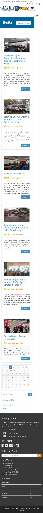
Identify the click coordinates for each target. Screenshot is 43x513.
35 (28, 381)
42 (28, 384)
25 (16, 377)
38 (12, 384)
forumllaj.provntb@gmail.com (22, 1)
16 (8, 374)
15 (4, 374)
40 (20, 384)
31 (12, 381)
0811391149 (6, 1)
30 (8, 381)
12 (18, 370)
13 (22, 370)
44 (8, 387)
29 (4, 381)
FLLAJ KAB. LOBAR (10, 474)
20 (24, 374)
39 (16, 384)
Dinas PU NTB (9, 468)
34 (24, 381)
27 (24, 377)
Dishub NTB (8, 466)
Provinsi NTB (8, 463)
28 (28, 377)
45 (12, 387)
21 (28, 374)
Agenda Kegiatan (8, 405)
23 (8, 377)
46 (16, 387)
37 (8, 384)
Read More (25, 89)
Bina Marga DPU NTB (11, 472)
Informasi (20, 23)
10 (11, 370)
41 (24, 384)
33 (20, 381)
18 (16, 374)
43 (4, 387)
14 (26, 370)
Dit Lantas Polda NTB (11, 470)
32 (16, 381)
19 (20, 374)
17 (12, 374)
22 (4, 377)
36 (4, 384)
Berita (5, 408)
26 (20, 377)
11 (15, 370)
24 (12, 377)
